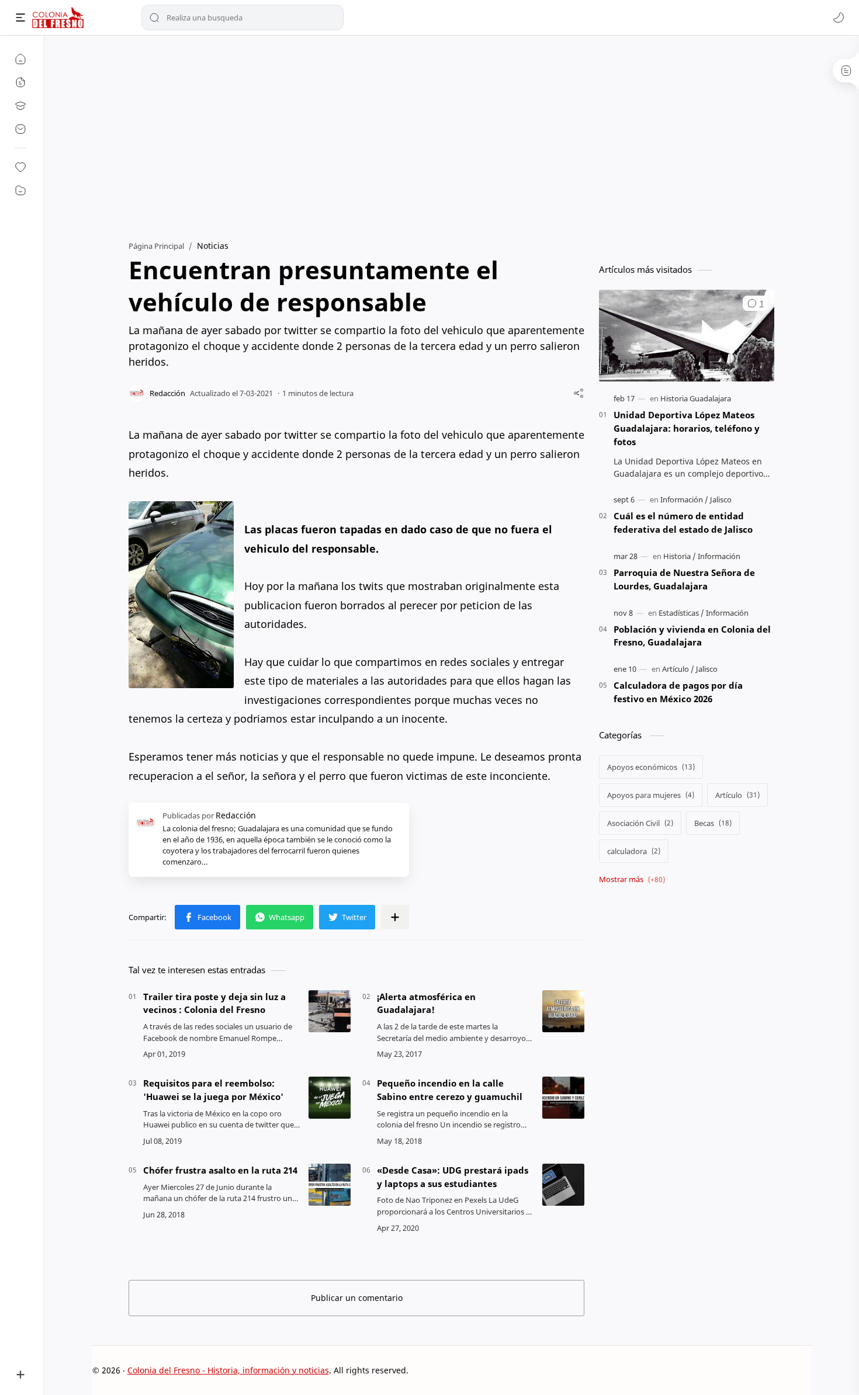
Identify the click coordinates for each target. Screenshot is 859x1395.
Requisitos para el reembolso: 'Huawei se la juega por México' (213, 1089)
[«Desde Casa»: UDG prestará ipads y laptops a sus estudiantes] (563, 1185)
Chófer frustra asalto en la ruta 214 (220, 1170)
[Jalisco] (721, 499)
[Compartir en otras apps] (395, 917)
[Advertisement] (451, 135)
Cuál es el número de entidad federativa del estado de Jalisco (683, 522)
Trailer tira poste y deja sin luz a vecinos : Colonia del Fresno (214, 1003)
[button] (838, 17)
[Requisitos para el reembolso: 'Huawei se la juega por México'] (330, 1098)
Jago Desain (487, 1370)
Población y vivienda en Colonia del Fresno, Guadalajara (692, 635)
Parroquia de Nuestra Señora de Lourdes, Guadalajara (684, 579)
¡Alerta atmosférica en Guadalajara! (426, 1003)
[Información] (684, 499)
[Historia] (679, 556)
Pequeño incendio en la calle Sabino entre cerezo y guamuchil (449, 1089)
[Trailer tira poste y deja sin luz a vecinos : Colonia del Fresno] (330, 1011)
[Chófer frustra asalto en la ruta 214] (330, 1185)
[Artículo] (678, 669)
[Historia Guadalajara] (695, 398)
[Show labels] (634, 879)
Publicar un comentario (357, 1297)
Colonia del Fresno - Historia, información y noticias (228, 1370)
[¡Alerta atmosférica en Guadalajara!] (563, 1011)
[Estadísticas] (681, 613)
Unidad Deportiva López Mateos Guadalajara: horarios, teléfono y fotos (687, 428)
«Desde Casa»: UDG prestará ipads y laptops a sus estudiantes (452, 1176)
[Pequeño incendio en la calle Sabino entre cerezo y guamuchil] (563, 1098)
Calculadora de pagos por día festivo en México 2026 (678, 692)
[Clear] (333, 17)
